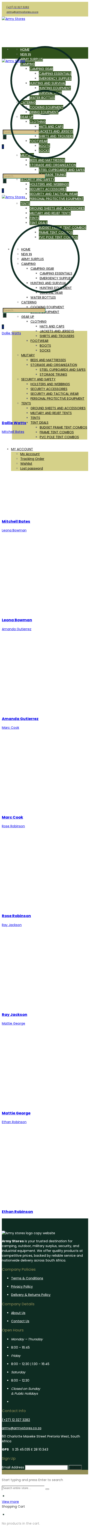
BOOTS (45, 345)
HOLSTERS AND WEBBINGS (49, 184)
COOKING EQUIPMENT (47, 307)
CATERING (29, 302)
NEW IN (25, 54)
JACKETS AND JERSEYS (57, 331)
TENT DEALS (39, 422)
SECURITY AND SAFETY (37, 179)
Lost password (31, 468)
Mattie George (16, 1113)
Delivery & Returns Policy (31, 1294)
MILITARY (28, 355)
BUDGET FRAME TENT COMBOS (63, 427)
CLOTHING (38, 321)
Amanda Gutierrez (20, 718)
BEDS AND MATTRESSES (48, 360)
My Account (30, 454)
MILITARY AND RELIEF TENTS (51, 413)
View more (10, 1501)
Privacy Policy (22, 1286)
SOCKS (45, 350)
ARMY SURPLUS (31, 59)
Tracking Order (32, 458)
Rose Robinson (16, 915)
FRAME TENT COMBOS (57, 432)
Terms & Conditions (27, 1278)
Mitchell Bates (16, 521)
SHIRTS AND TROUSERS (57, 336)
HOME (25, 49)
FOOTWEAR (39, 340)
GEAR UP (27, 316)
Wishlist (26, 463)
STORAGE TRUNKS (52, 174)
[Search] (4, 181)
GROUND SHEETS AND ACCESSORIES (58, 408)
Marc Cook (12, 817)
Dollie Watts (14, 423)
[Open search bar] (5, 171)
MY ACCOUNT (22, 449)
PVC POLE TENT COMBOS (59, 437)
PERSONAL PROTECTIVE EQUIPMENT (57, 198)
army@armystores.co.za (21, 1428)
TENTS (26, 403)
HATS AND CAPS (52, 326)
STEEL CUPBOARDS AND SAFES (62, 170)
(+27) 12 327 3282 (16, 1420)
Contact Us (20, 1321)
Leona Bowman (17, 620)
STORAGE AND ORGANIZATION (53, 365)
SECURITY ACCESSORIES (48, 189)
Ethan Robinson (17, 1211)
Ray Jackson (14, 1014)
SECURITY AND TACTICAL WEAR (54, 194)
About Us (18, 1313)
